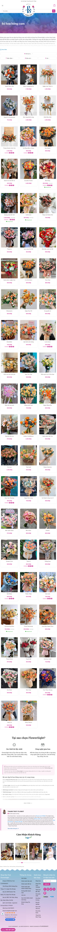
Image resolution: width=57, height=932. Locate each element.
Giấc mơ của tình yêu (9, 374)
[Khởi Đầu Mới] (47, 105)
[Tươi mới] (28, 455)
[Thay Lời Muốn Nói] (47, 203)
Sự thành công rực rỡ (47, 498)
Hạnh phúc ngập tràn (9, 280)
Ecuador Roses (28, 180)
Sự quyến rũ (47, 311)
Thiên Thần (28, 594)
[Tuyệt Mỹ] (28, 647)
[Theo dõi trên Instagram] (48, 889)
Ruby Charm (28, 722)
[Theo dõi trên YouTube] (44, 893)
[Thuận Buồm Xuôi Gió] (9, 136)
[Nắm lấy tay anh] (9, 394)
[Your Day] (47, 268)
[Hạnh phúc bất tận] (47, 424)
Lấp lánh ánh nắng (28, 342)
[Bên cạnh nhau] (9, 519)
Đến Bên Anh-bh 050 (47, 249)
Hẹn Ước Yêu (28, 374)
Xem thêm (27, 803)
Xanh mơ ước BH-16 (9, 180)
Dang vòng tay (48, 467)
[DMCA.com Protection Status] (45, 896)
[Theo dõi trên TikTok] (51, 889)
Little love (28, 215)
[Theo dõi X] (54, 889)
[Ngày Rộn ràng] (28, 486)
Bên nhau (28, 530)
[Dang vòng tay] (47, 455)
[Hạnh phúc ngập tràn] (9, 268)
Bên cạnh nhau (9, 530)
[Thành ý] (9, 237)
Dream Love (9, 561)
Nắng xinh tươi (28, 405)
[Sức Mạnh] (47, 136)
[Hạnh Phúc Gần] (9, 74)
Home (1, 866)
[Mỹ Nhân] (9, 582)
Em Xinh (9, 690)
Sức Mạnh (47, 148)
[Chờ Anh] (47, 582)
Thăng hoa (48, 561)
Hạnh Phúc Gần (9, 86)
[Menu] (2, 5)
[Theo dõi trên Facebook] (44, 889)
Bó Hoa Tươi (6, 866)
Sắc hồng (47, 180)
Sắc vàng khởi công (28, 117)
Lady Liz (9, 722)
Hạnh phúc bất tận (47, 436)
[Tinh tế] (28, 550)
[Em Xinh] (9, 678)
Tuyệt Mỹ (28, 659)
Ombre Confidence (28, 436)
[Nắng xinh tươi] (28, 394)
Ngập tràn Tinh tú (48, 86)
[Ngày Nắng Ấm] (47, 394)
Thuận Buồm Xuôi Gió (9, 148)
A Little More (28, 280)
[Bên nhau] (28, 519)
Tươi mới (28, 467)
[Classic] (47, 519)
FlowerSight (44, 926)
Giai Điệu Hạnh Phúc (47, 626)
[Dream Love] (9, 550)
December (9, 342)
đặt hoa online (37, 818)
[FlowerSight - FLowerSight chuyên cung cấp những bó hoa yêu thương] (28, 9)
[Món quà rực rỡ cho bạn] (47, 363)
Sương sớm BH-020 (9, 215)
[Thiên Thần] (28, 582)
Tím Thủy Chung (47, 690)
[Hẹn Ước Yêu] (28, 363)
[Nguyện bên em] (9, 424)
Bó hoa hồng (12, 866)
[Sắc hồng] (47, 169)
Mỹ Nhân (9, 594)
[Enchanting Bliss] (9, 615)
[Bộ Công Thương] (52, 896)
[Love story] (47, 330)
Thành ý (9, 249)
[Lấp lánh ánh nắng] (28, 330)
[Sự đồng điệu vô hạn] (28, 136)
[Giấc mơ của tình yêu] (9, 363)
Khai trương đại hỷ (28, 86)
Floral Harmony (28, 626)
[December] (9, 330)
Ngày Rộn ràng (28, 498)
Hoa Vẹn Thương (9, 498)
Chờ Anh (47, 594)
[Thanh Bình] (9, 647)
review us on (9, 919)
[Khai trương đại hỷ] (28, 74)
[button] (21, 862)
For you (9, 467)
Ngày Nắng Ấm (47, 405)
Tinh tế (28, 561)
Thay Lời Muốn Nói (47, 215)
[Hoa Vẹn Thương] (9, 486)
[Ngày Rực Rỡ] (28, 299)
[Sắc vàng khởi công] (28, 105)
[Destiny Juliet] (47, 647)
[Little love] (28, 203)
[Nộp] (53, 11)
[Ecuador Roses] (28, 169)
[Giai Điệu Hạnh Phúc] (47, 615)
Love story (47, 342)
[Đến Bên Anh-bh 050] (47, 237)
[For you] (9, 455)
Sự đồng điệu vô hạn (28, 148)
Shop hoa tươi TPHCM (40, 815)
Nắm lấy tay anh (9, 405)
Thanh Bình (9, 659)
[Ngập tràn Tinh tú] (47, 74)
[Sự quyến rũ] (47, 299)
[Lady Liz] (9, 711)
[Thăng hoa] (47, 550)
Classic (48, 530)
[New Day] (28, 678)
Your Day (47, 280)
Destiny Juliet (47, 659)
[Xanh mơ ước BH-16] (9, 169)
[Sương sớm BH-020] (9, 203)
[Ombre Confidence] (28, 424)
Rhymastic (9, 311)
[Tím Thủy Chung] (47, 678)
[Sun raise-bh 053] (28, 237)
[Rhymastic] (9, 299)
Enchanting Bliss (9, 626)
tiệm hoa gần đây (18, 821)
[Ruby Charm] (28, 711)
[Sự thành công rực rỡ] (47, 486)
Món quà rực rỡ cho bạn (47, 374)
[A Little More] (28, 268)
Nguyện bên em (9, 436)
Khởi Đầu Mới (47, 117)
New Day (28, 690)
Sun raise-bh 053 (28, 249)
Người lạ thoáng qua (9, 117)
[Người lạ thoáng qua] (9, 105)
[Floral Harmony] (28, 615)
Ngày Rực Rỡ (28, 311)
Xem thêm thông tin (12, 828)
